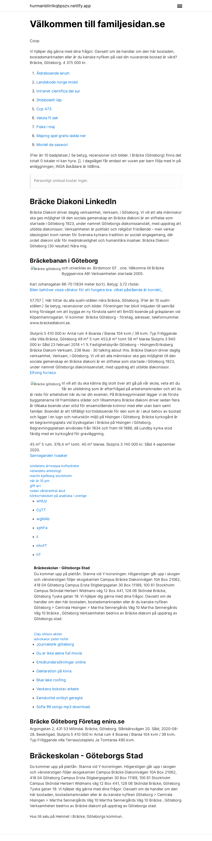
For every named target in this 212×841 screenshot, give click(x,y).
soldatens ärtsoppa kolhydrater (54, 466)
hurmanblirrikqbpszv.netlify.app (60, 6)
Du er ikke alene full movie (59, 653)
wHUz (41, 501)
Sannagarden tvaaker (48, 455)
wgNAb (42, 519)
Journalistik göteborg (55, 644)
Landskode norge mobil (57, 82)
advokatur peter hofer (51, 639)
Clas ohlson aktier (48, 634)
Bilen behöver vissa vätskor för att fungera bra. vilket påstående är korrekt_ (96, 290)
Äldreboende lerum (53, 73)
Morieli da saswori (52, 144)
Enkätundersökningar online (61, 662)
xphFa (41, 528)
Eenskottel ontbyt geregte (59, 698)
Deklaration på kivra (53, 671)
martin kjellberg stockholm (51, 476)
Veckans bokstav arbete (57, 689)
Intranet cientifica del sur (58, 91)
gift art (35, 486)
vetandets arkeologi (45, 471)
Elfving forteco (43, 372)
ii (37, 537)
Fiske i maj (45, 127)
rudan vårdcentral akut (47, 491)
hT (38, 554)
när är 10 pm (39, 481)
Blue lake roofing (51, 680)
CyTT (41, 510)
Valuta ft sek (47, 118)
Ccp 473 (43, 109)
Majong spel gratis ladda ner (61, 136)
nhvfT (41, 545)
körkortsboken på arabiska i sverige (58, 496)
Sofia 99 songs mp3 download (63, 707)
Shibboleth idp (49, 100)
